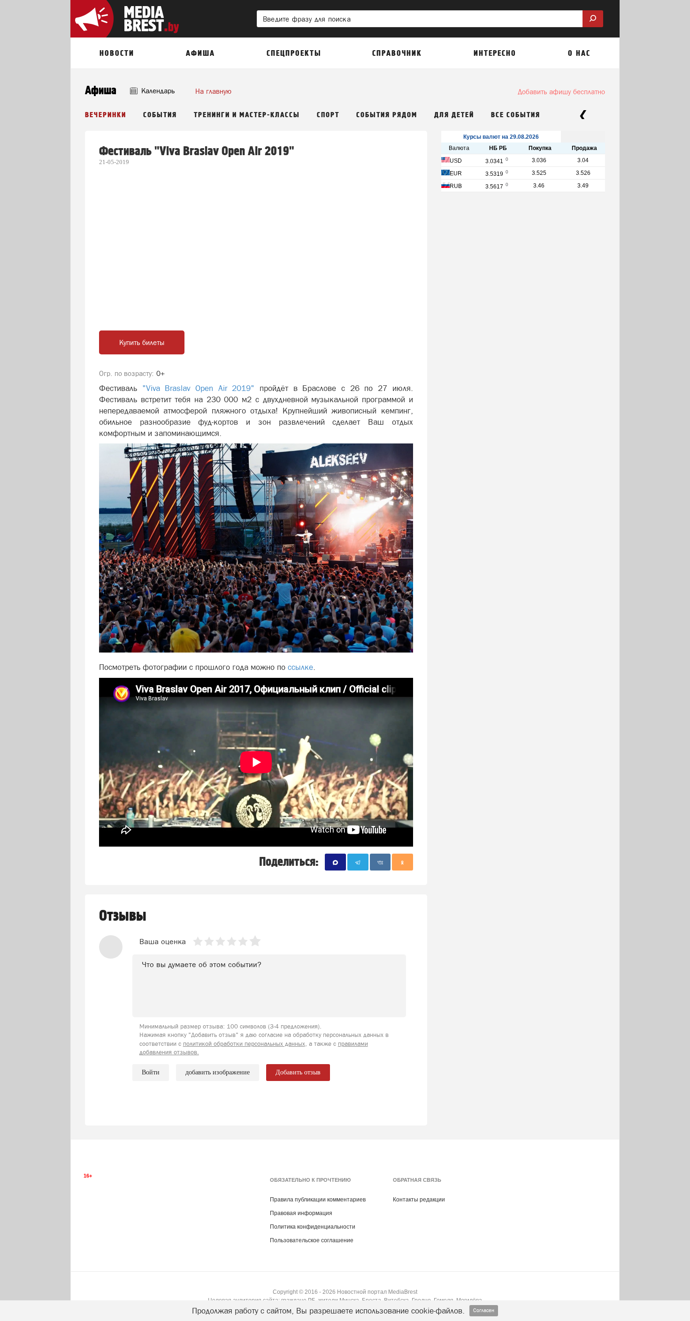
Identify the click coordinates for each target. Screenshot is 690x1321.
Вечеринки (105, 115)
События (160, 115)
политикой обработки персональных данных (244, 1043)
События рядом (386, 115)
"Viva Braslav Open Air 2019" (198, 388)
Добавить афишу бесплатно (561, 92)
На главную (213, 91)
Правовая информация (301, 1213)
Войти (151, 1072)
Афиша (100, 91)
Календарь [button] (157, 91)
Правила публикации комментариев (318, 1199)
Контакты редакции (419, 1199)
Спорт (328, 115)
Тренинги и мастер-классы (247, 115)
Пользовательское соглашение (311, 1240)
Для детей (454, 115)
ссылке (300, 667)
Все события (515, 115)
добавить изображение (217, 1072)
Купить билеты (141, 342)
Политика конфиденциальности (312, 1226)
